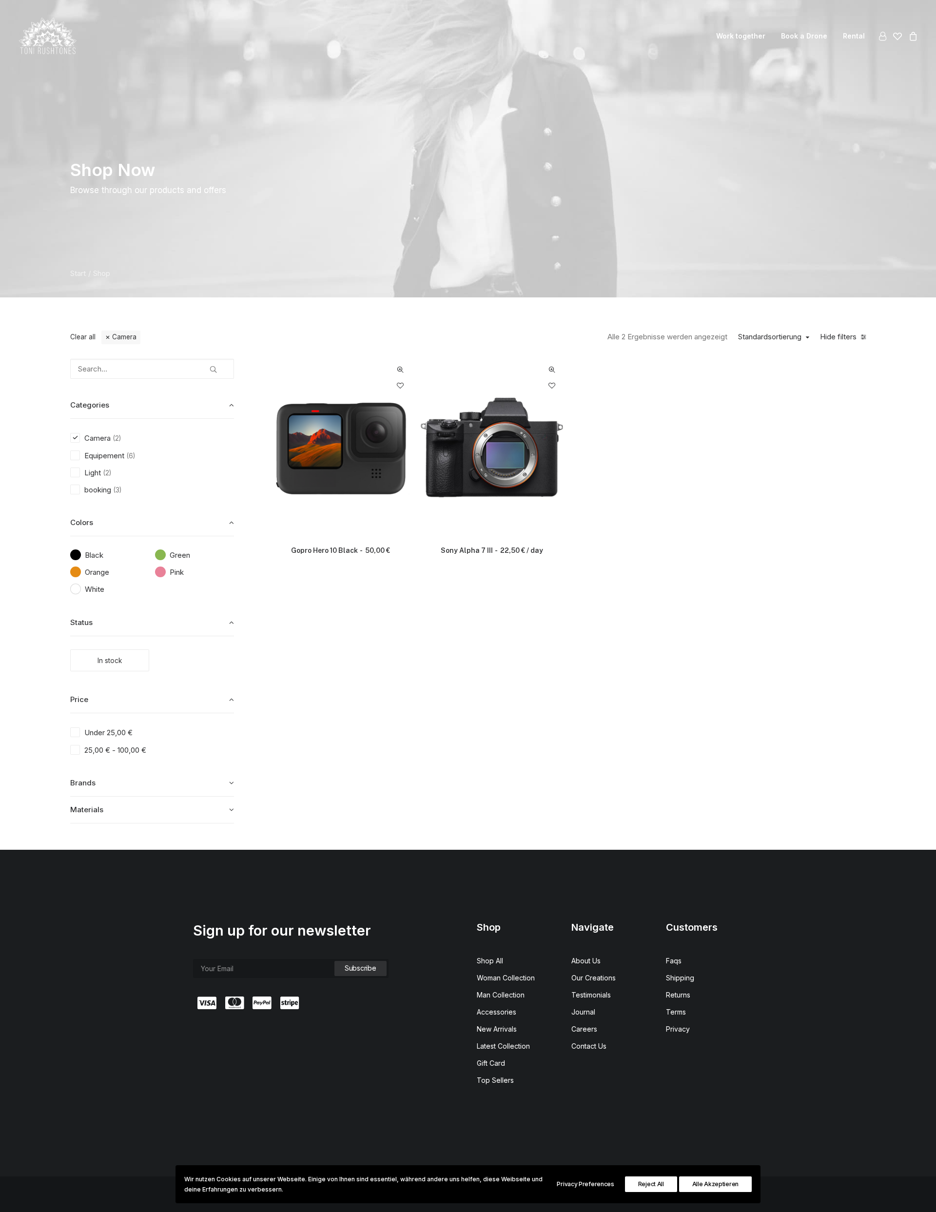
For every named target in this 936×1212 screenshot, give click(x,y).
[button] (213, 365)
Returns (678, 995)
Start (78, 273)
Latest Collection (503, 1046)
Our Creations (593, 978)
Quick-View (400, 369)
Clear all (83, 337)
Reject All (651, 1184)
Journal (583, 1012)
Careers (584, 1029)
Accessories (496, 1012)
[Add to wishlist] (400, 385)
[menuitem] (740, 36)
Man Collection (501, 995)
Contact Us (588, 1046)
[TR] (48, 36)
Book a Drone (804, 36)
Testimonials (591, 995)
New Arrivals (497, 1029)
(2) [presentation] (117, 438)
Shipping (680, 978)
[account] (884, 36)
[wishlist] (897, 36)
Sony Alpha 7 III (492, 550)
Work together (740, 36)
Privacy (678, 1029)
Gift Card (491, 1063)
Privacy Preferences (585, 1184)
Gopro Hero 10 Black (340, 550)
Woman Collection (506, 978)
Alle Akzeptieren (715, 1184)
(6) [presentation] (130, 456)
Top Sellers (495, 1080)
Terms (676, 1012)
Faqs (674, 961)
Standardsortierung (769, 336)
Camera (124, 337)
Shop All (490, 961)
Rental (854, 36)
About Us (586, 961)
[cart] (911, 36)
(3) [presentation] (117, 490)
